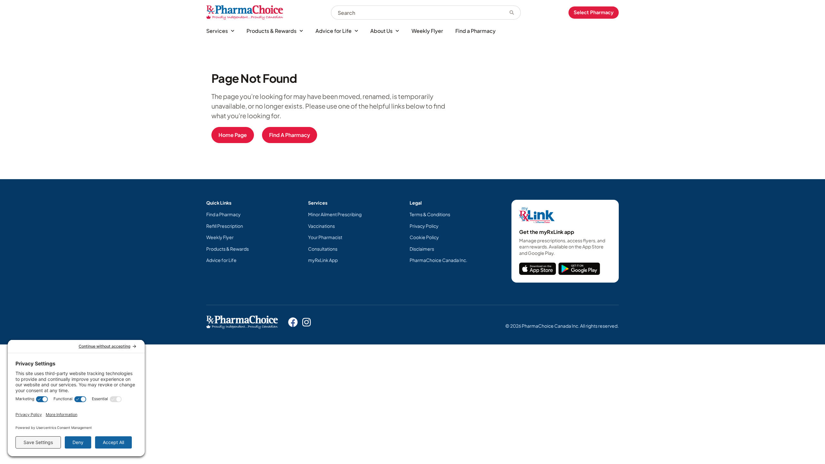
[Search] (512, 12)
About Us (381, 30)
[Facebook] (293, 322)
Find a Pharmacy (475, 30)
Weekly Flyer (427, 30)
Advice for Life (333, 30)
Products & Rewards (271, 30)
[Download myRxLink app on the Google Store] (579, 269)
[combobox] (417, 12)
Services (217, 30)
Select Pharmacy (594, 12)
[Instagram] (306, 322)
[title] (537, 269)
